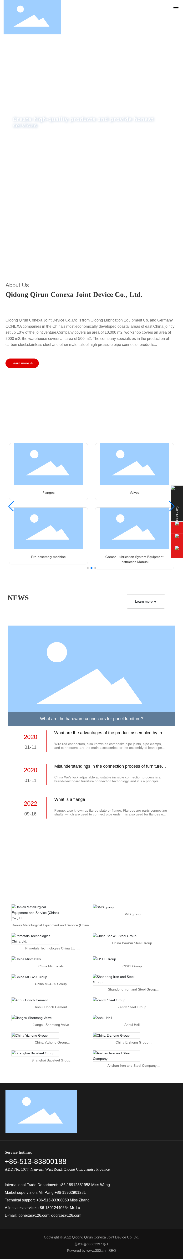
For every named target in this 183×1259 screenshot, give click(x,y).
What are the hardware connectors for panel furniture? (91, 718)
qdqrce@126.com (66, 1215)
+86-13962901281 (70, 1192)
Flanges (48, 492)
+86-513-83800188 (35, 1161)
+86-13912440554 (53, 1208)
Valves (134, 492)
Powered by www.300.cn (86, 1250)
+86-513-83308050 (52, 1200)
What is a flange (69, 799)
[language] (165, 17)
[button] (88, 267)
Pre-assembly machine (48, 557)
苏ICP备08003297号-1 (91, 1244)
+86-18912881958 (74, 1185)
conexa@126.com (34, 1215)
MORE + (34, 165)
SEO (112, 1250)
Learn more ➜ (146, 601)
